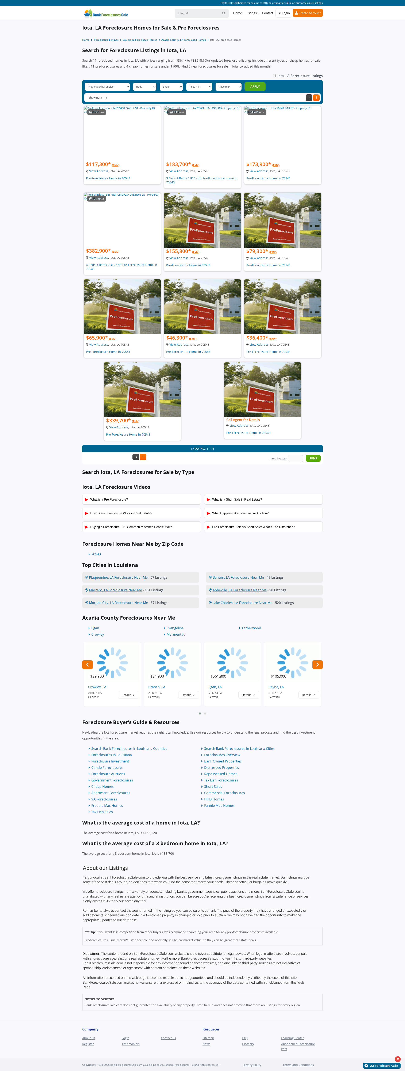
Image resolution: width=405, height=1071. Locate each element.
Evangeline (175, 628)
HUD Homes (214, 799)
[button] (199, 713)
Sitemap (208, 1038)
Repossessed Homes (220, 774)
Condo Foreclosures (107, 767)
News (206, 1044)
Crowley (97, 634)
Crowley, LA (97, 687)
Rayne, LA (276, 687)
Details (127, 695)
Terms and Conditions (298, 1065)
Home (237, 13)
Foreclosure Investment (110, 761)
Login (285, 13)
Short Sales (213, 786)
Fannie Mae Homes (219, 805)
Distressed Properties (221, 767)
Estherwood (251, 628)
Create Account (309, 13)
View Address (98, 171)
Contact (267, 13)
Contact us (168, 1038)
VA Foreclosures (104, 799)
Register (88, 1044)
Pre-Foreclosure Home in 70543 (108, 178)
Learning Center (292, 1038)
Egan (95, 628)
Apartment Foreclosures (110, 793)
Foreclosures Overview (222, 755)
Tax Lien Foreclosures (221, 780)
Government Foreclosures (112, 780)
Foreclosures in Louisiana (111, 755)
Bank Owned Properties (223, 761)
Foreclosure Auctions (108, 774)
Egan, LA (215, 687)
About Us (88, 1038)
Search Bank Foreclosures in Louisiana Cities (239, 748)
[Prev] (309, 97)
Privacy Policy (252, 1065)
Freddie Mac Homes (107, 805)
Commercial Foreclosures (224, 793)
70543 (96, 554)
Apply (255, 86)
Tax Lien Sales (102, 812)
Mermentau (176, 634)
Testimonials (131, 1044)
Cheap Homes (102, 786)
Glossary (248, 1044)
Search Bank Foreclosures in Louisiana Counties (129, 748)
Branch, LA (156, 687)
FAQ (245, 1038)
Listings (251, 13)
